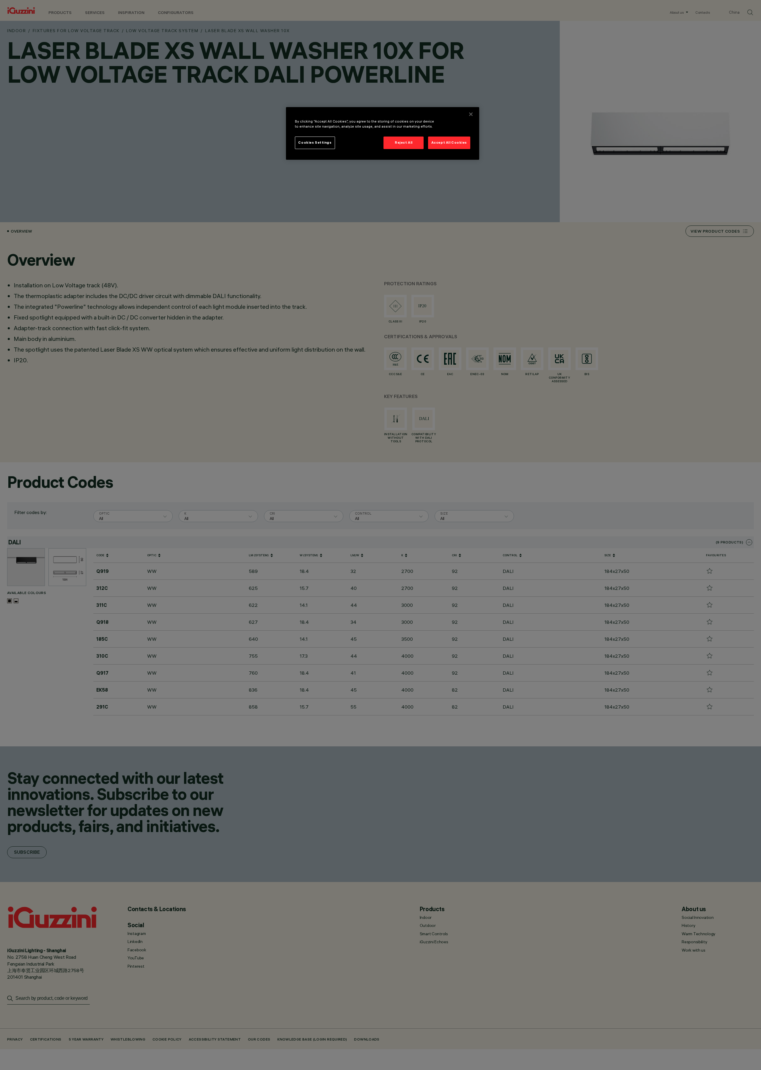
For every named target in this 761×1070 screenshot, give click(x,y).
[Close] (470, 114)
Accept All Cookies (449, 142)
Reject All (404, 142)
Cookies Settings (314, 142)
